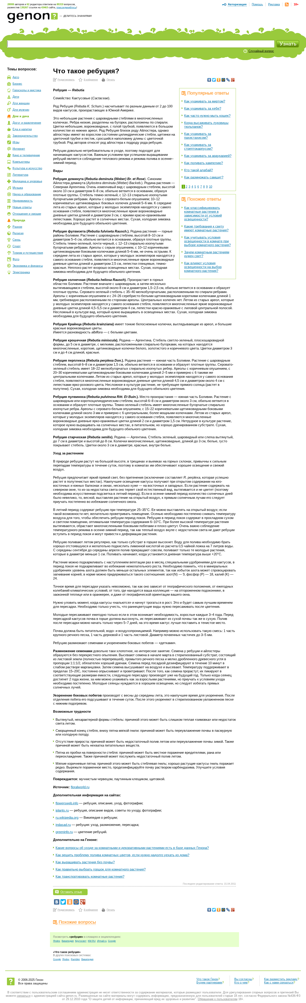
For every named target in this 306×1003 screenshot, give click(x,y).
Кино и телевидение (26, 155)
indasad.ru (63, 825)
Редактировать (66, 79)
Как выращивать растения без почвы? (85, 862)
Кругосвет (80, 941)
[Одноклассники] (218, 80)
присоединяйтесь (66, 7)
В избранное (91, 79)
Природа (19, 220)
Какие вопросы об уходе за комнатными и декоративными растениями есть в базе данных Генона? (132, 848)
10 (210, 186)
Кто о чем (241, 982)
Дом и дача (21, 116)
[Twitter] (214, 80)
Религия (18, 233)
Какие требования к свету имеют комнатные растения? (206, 228)
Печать (111, 79)
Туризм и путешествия (28, 252)
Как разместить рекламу (280, 979)
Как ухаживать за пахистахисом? (197, 135)
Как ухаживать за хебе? (202, 108)
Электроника (21, 272)
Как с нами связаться (278, 982)
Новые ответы (22, 207)
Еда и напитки (22, 129)
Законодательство (25, 135)
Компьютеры (21, 161)
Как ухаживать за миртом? (204, 101)
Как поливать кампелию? (203, 163)
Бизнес (17, 83)
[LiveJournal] (228, 80)
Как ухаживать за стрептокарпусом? (198, 146)
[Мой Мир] (223, 80)
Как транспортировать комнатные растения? (90, 876)
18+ (296, 4)
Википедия (68, 941)
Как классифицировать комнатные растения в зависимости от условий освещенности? (203, 213)
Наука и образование (27, 194)
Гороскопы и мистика (27, 90)
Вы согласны (243, 979)
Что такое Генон (207, 979)
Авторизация (237, 4)
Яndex (56, 941)
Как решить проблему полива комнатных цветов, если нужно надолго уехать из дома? (122, 855)
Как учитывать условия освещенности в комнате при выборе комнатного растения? (207, 241)
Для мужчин (21, 109)
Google (112, 941)
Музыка (18, 187)
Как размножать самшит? (203, 177)
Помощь (257, 4)
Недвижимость (23, 200)
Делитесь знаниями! (77, 16)
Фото (16, 259)
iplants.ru (62, 810)
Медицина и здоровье (27, 181)
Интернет (19, 148)
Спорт (17, 246)
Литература (20, 174)
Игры (16, 142)
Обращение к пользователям (217, 999)
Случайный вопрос (261, 51)
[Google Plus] (233, 80)
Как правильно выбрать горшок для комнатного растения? (101, 869)
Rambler (75, 959)
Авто (16, 77)
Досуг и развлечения (27, 122)
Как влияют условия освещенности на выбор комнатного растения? (203, 267)
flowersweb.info (67, 803)
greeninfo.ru (64, 832)
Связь (17, 239)
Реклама (274, 4)
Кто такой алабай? (198, 170)
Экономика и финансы (28, 265)
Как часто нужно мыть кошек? (207, 115)
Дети (16, 96)
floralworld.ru (80, 787)
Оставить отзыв (71, 892)
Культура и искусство (27, 168)
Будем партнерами (209, 982)
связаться (23, 995)
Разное (17, 226)
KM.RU (92, 941)
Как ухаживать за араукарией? (207, 156)
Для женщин (21, 103)
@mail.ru (102, 941)
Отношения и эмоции (27, 213)
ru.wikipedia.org (67, 817)
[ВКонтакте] (209, 80)
